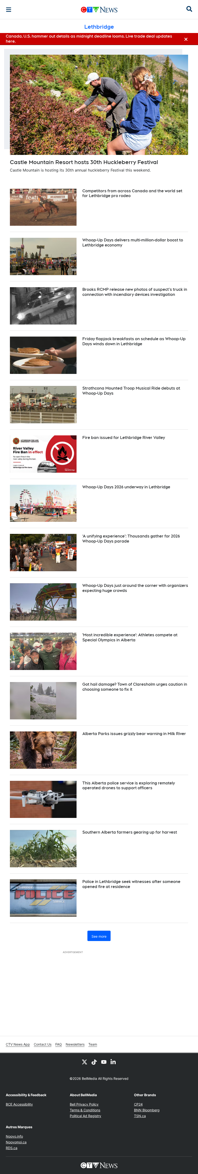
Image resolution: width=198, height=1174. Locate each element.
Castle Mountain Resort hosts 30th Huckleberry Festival (84, 162)
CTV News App (18, 1044)
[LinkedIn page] (113, 1062)
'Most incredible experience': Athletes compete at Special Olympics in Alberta (129, 637)
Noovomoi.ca (16, 1142)
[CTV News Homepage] (99, 10)
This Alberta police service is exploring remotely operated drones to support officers (128, 785)
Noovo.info (14, 1136)
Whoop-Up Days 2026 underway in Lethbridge (126, 487)
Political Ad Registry (85, 1116)
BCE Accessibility (19, 1104)
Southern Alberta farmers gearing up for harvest (129, 832)
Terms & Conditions (85, 1110)
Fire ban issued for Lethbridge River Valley (123, 437)
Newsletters (75, 1044)
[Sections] (9, 9)
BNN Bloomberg (147, 1110)
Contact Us (42, 1044)
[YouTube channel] (104, 1062)
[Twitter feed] (84, 1062)
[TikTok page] (94, 1062)
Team (92, 1044)
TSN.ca (140, 1116)
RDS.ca (11, 1148)
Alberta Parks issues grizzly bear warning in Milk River (134, 733)
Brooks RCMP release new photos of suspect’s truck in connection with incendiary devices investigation (134, 292)
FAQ (58, 1044)
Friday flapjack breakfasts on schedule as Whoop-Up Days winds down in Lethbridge (134, 341)
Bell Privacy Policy (84, 1104)
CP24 (138, 1104)
